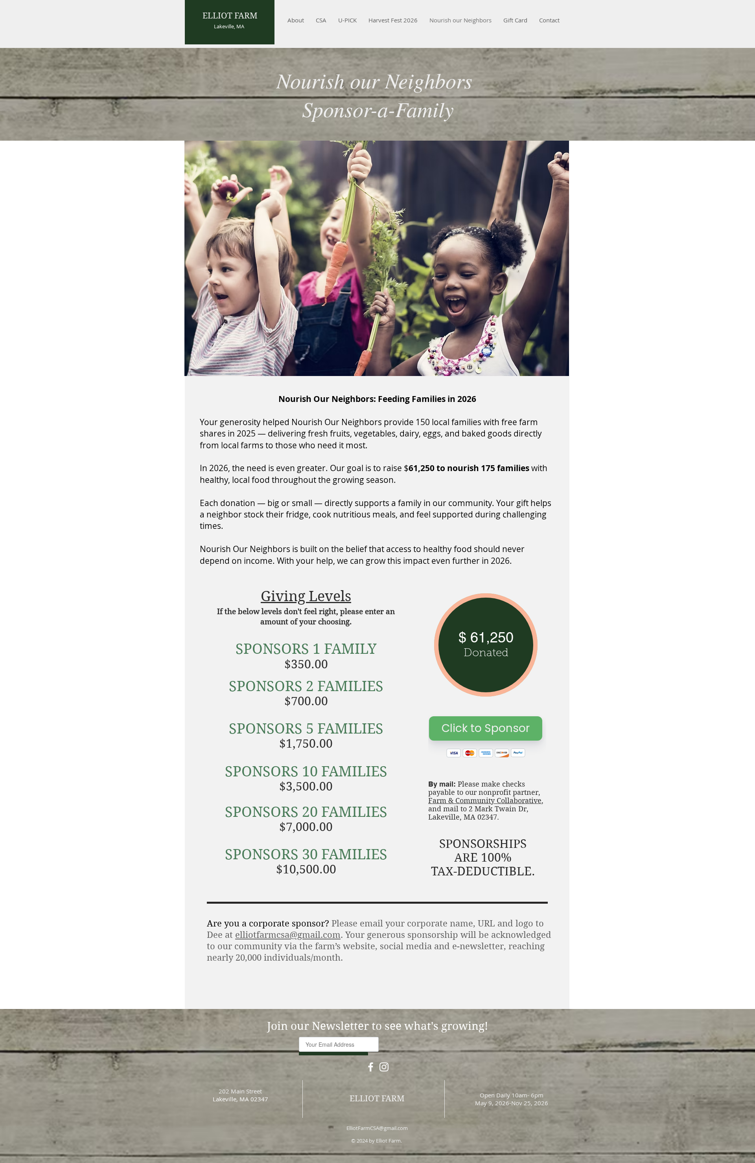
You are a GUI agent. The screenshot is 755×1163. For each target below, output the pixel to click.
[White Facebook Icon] (371, 1067)
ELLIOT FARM (230, 15)
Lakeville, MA (229, 26)
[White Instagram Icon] (384, 1067)
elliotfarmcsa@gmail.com (288, 935)
